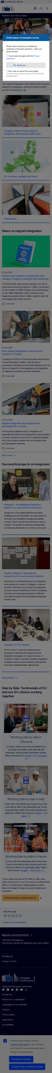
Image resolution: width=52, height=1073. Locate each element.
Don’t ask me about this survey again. (24, 71)
